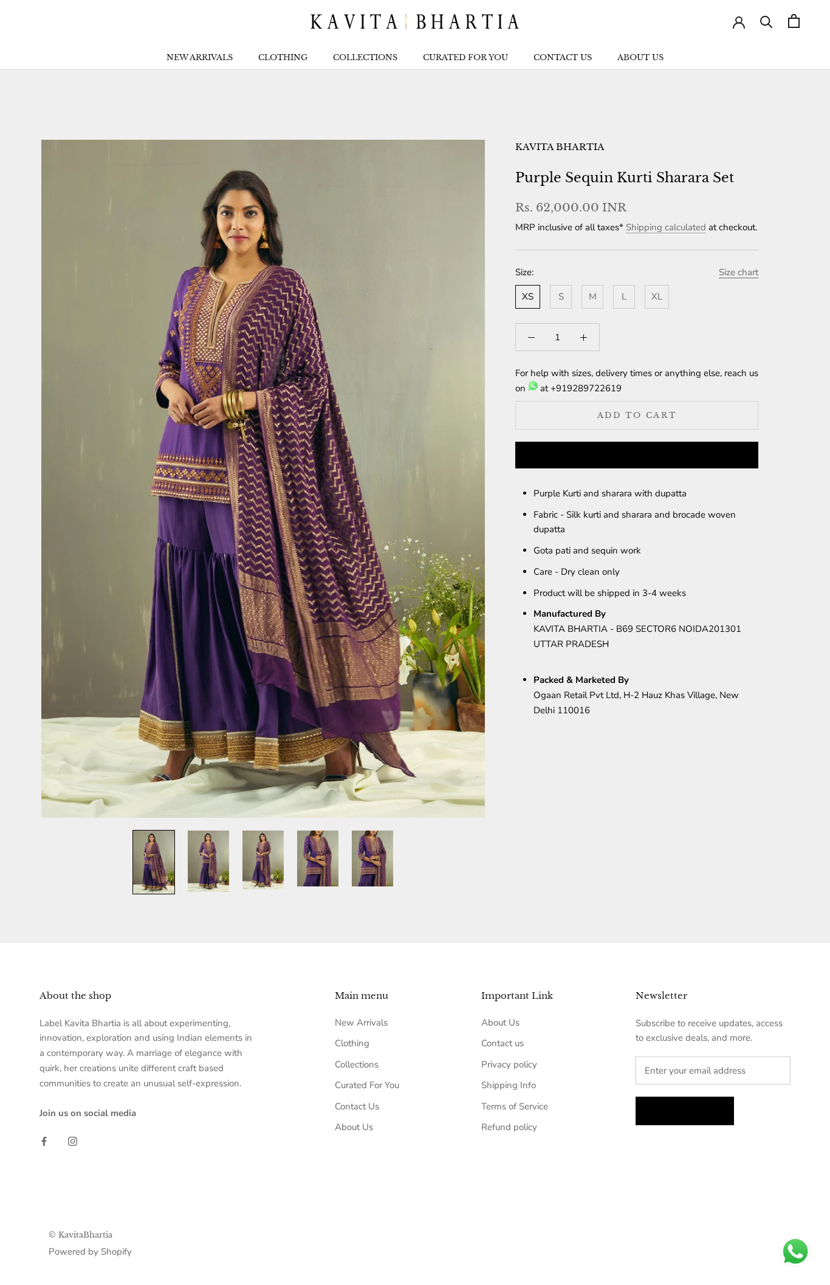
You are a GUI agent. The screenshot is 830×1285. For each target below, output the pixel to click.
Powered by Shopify (90, 1252)
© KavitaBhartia (80, 1235)
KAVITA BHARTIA (560, 146)
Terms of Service (514, 1106)
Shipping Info (508, 1085)
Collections (365, 57)
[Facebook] (44, 1140)
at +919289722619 (580, 388)
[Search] (766, 21)
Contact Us (562, 57)
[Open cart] (794, 21)
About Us (640, 57)
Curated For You (465, 57)
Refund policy (509, 1127)
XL (656, 296)
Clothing (282, 57)
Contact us (502, 1043)
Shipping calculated (666, 227)
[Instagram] (72, 1140)
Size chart (738, 272)
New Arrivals (199, 57)
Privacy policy (509, 1064)
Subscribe (684, 1111)
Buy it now (637, 456)
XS (527, 296)
